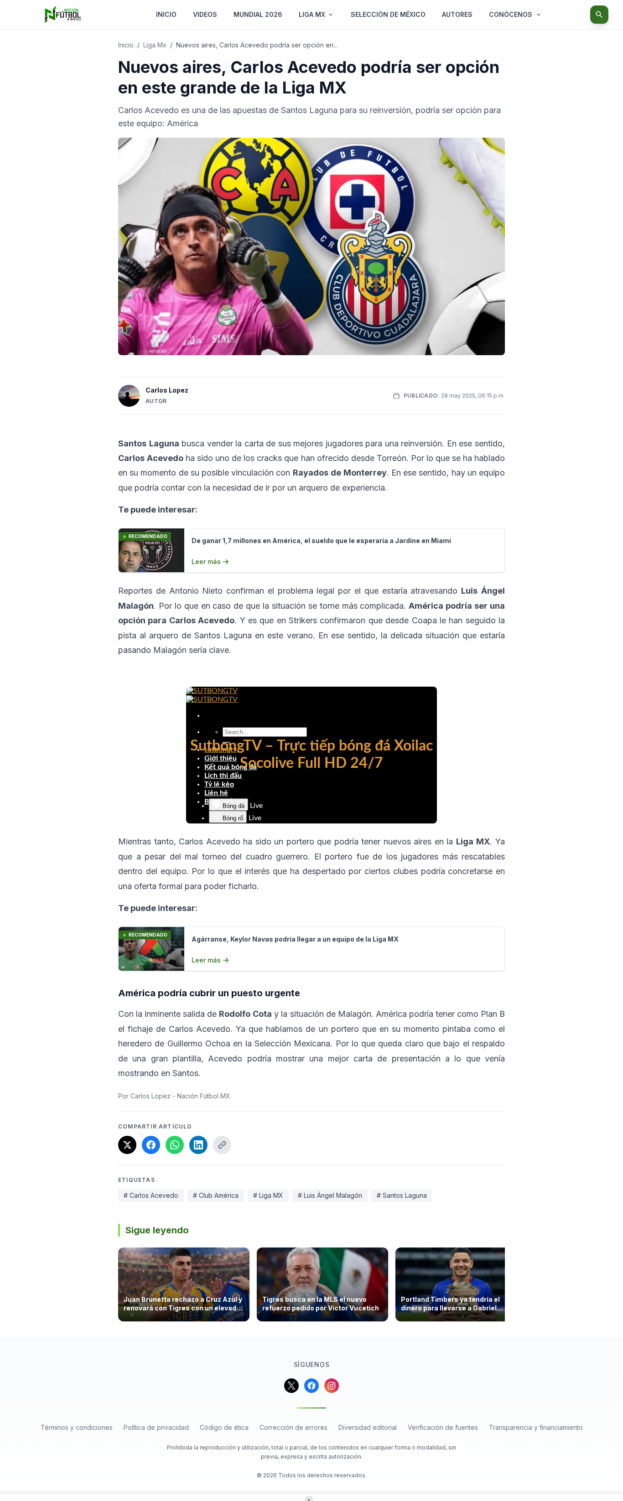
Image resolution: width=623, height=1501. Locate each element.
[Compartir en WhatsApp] (175, 1145)
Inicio (126, 45)
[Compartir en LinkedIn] (198, 1145)
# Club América (216, 1195)
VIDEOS (205, 14)
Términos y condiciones (77, 1427)
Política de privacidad (156, 1427)
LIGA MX (312, 14)
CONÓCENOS (510, 14)
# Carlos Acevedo (151, 1195)
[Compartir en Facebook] (151, 1145)
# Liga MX (268, 1195)
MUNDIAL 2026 (258, 14)
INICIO (166, 14)
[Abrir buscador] (599, 14)
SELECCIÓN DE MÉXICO (388, 14)
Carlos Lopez (166, 390)
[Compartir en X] (127, 1145)
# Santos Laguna (402, 1195)
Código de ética (224, 1427)
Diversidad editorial (367, 1427)
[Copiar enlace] (222, 1145)
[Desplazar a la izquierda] (121, 1287)
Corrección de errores (293, 1427)
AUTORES (457, 14)
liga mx (154, 45)
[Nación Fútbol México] (63, 14)
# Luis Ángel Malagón (330, 1195)
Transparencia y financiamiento (536, 1427)
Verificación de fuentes (443, 1427)
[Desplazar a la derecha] (502, 1287)
